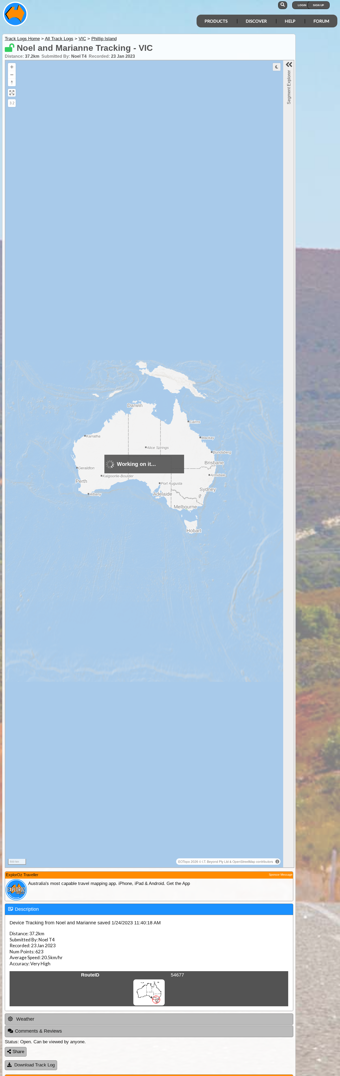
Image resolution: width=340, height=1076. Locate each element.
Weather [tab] (24, 1019)
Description (27, 909)
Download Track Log (34, 1064)
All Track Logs (59, 38)
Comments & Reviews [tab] (38, 1031)
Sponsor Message (280, 874)
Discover (256, 20)
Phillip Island (104, 38)
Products (216, 20)
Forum (321, 20)
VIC (82, 38)
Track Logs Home (22, 38)
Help (290, 20)
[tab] (149, 909)
